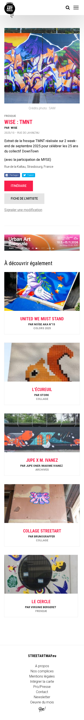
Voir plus (42, 323)
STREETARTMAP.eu (42, 656)
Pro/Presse (42, 687)
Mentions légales (42, 676)
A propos (42, 666)
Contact (42, 692)
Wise (14, 127)
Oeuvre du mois (42, 702)
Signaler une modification (23, 210)
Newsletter (42, 697)
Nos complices (42, 671)
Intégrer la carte (42, 681)
